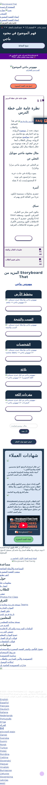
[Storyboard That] (8, 4)
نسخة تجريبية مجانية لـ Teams (14, 604)
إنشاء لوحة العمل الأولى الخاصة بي (23, 558)
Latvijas (4, 780)
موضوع (22, 130)
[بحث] (9, 10)
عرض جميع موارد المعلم (23, 442)
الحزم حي (4, 625)
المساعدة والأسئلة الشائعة (12, 568)
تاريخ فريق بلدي (7, 614)
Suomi (3, 741)
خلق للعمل (5, 611)
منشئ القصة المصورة (10, 572)
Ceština (4, 757)
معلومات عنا (5, 582)
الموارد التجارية (6, 608)
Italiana (4, 712)
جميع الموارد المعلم (15, 27)
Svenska (4, 738)
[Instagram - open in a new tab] (1, 681)
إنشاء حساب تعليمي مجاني (25, 57)
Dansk (3, 735)
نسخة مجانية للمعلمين (10, 622)
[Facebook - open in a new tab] (1, 677)
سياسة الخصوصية (8, 655)
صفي (2, 593)
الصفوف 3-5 (29, 27)
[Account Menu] (8, 23)
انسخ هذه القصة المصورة (23, 86)
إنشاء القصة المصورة (23, 539)
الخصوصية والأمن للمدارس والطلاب (16, 659)
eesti (2, 783)
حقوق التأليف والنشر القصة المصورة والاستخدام (21, 649)
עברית (3, 722)
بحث (23, 431)
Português (5, 719)
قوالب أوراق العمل (8, 638)
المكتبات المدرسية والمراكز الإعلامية (16, 628)
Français (4, 706)
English (4, 699)
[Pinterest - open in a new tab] (1, 688)
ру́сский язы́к (7, 731)
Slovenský (5, 760)
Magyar (4, 764)
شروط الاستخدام (7, 652)
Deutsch (4, 709)
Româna (4, 754)
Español (4, 702)
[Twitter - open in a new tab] (1, 684)
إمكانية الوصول (6, 662)
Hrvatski (4, 767)
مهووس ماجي (42, 27)
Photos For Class (9, 597)
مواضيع (26, 137)
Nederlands (6, 715)
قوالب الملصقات (7, 641)
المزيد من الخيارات (33, 70)
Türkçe (4, 748)
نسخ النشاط (23, 46)
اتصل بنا (3, 586)
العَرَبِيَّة (3, 725)
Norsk (3, 744)
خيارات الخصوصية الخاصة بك (13, 665)
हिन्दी (2, 728)
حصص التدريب (6, 631)
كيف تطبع (4, 575)
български (6, 770)
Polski (3, 751)
